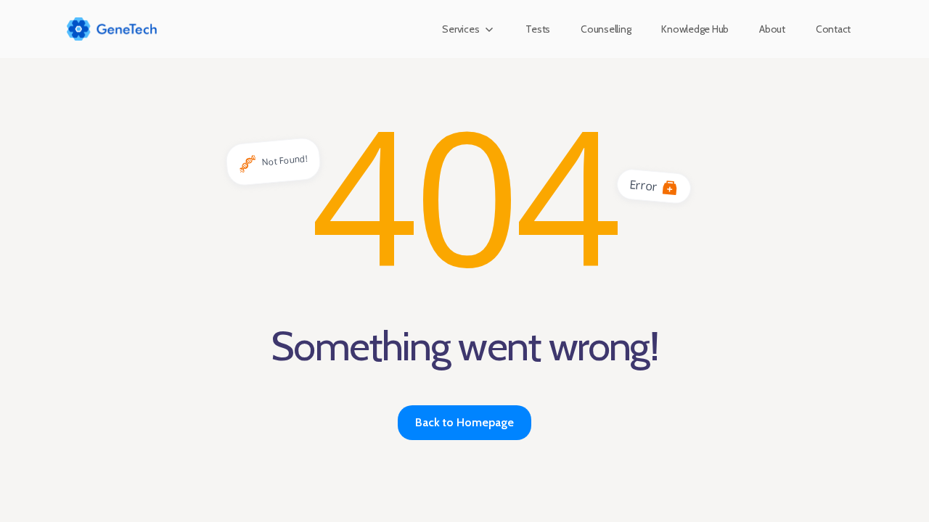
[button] (468, 29)
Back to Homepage (464, 422)
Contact (833, 29)
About (772, 29)
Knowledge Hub (695, 29)
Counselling (606, 29)
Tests (537, 29)
